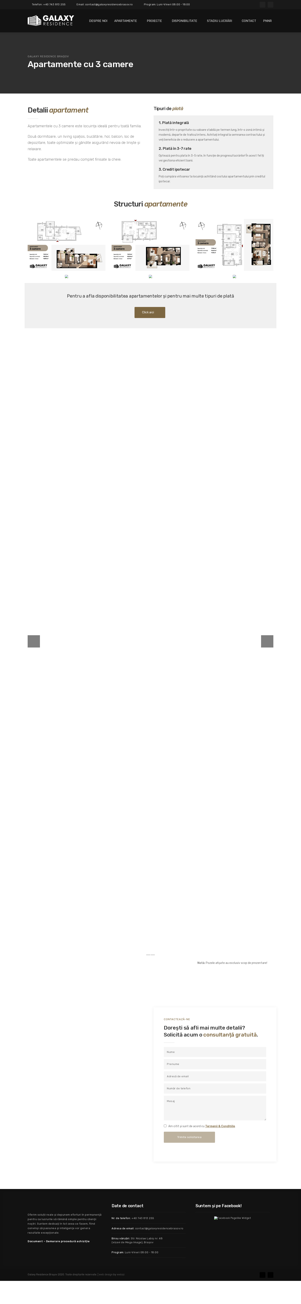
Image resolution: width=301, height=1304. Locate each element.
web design (106, 1274)
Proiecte (154, 21)
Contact (249, 21)
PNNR (267, 21)
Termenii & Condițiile (220, 1126)
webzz (120, 1274)
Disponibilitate (184, 21)
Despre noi (98, 21)
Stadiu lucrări (219, 21)
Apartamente (125, 21)
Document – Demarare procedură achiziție (59, 1241)
